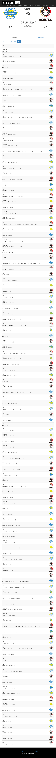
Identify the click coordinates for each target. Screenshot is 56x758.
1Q (7, 41)
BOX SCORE (41, 37)
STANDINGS (38, 5)
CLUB (31, 5)
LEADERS (45, 5)
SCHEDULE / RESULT (23, 5)
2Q (11, 41)
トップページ (20, 751)
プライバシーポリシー (28, 751)
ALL (4, 41)
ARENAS (52, 5)
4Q (19, 41)
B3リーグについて (11, 5)
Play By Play (14, 37)
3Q (15, 41)
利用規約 (36, 751)
